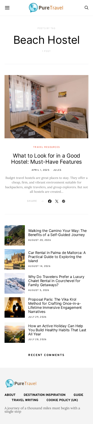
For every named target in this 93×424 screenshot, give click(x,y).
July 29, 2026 (37, 317)
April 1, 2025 (40, 170)
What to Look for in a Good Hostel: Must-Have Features (46, 158)
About (10, 395)
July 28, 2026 (37, 339)
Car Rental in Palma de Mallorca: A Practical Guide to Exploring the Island (57, 256)
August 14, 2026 (39, 266)
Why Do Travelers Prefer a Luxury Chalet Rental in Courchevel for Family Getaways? (56, 280)
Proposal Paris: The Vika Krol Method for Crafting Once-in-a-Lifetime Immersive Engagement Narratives (55, 305)
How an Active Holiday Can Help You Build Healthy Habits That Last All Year (57, 330)
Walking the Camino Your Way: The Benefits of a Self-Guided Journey (57, 232)
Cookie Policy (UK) (62, 400)
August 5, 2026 (38, 290)
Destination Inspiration (44, 395)
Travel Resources (46, 147)
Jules (57, 170)
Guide (78, 395)
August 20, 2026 (39, 240)
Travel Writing (25, 400)
